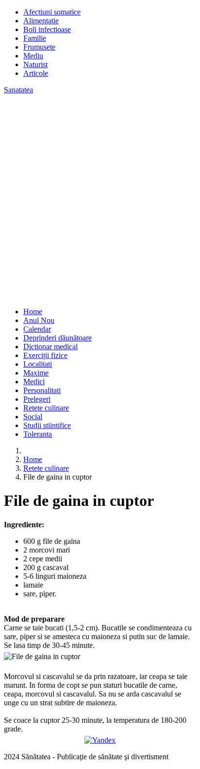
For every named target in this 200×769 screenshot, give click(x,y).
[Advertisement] (100, 199)
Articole (35, 73)
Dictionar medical (50, 346)
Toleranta (37, 434)
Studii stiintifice (47, 425)
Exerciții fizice (45, 355)
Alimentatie (41, 21)
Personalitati (42, 390)
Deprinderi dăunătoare (57, 338)
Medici (34, 381)
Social (32, 416)
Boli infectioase (47, 29)
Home (32, 311)
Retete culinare (46, 408)
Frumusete (39, 47)
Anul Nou (38, 320)
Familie (34, 38)
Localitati (37, 364)
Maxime (36, 373)
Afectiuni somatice (52, 12)
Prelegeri (36, 399)
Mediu (33, 56)
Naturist (35, 64)
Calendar (37, 329)
